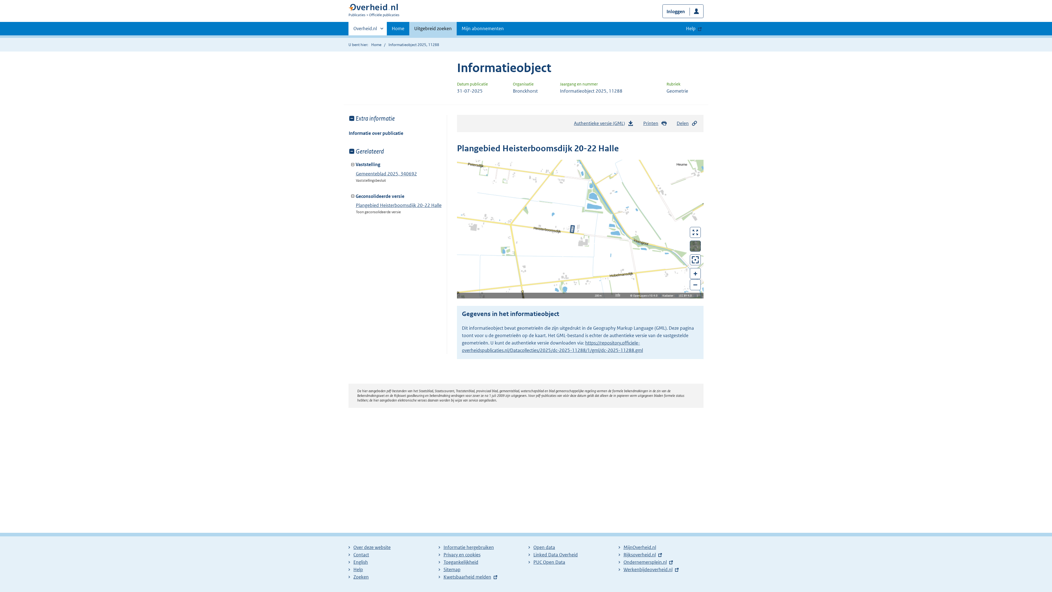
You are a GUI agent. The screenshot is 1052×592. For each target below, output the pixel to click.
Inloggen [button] (676, 11)
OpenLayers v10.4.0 (646, 296)
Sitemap (452, 570)
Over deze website (372, 547)
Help (358, 570)
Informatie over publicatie (376, 133)
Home (398, 28)
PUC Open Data (549, 562)
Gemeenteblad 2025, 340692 (386, 174)
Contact (361, 555)
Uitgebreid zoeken (433, 28)
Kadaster (669, 296)
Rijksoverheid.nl (640, 555)
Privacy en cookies (462, 555)
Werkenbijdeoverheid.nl (648, 570)
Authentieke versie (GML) (601, 125)
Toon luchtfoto (695, 246)
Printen (650, 123)
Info (617, 295)
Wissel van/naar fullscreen (695, 232)
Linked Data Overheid (555, 555)
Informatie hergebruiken (469, 547)
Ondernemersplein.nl (645, 562)
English (360, 562)
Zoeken (361, 577)
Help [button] (691, 28)
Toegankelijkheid (461, 562)
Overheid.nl (365, 30)
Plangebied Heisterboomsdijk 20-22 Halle (399, 205)
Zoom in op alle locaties (695, 260)
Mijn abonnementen (483, 28)
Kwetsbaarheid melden (467, 577)
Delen (683, 123)
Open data (544, 547)
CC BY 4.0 (687, 296)
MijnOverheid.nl (640, 547)
